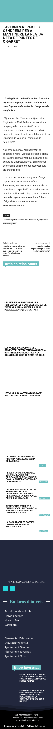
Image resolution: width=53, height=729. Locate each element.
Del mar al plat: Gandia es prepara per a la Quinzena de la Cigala (20, 458)
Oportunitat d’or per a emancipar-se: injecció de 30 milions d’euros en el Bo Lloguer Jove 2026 (21, 509)
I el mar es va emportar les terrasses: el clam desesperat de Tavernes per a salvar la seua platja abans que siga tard (25, 306)
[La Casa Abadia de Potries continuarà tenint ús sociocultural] (44, 526)
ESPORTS (43, 482)
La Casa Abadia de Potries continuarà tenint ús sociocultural (20, 524)
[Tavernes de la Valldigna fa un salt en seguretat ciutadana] (26, 376)
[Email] (29, 53)
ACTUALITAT (44, 498)
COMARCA (43, 531)
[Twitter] (12, 588)
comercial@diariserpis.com (27, 720)
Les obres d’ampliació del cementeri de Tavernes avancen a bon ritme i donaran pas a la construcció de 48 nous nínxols (25, 351)
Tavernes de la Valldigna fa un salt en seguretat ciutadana (23, 394)
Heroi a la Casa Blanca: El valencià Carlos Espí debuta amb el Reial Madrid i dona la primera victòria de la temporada (21, 477)
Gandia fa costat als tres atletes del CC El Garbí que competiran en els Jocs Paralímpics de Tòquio (14, 251)
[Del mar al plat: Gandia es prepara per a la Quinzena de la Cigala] (44, 461)
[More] (36, 53)
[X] (22, 53)
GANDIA (42, 466)
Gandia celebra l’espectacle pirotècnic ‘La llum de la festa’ (40, 248)
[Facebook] (15, 53)
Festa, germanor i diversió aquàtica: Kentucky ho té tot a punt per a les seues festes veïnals (32, 677)
